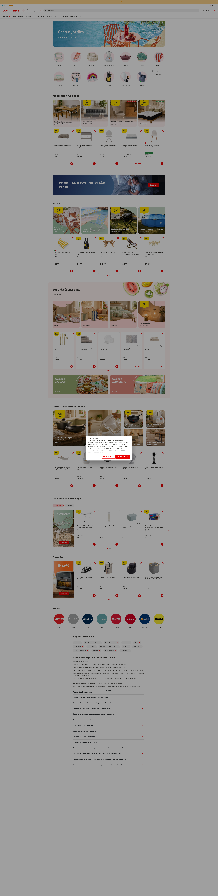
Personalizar (107, 457)
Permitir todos (123, 457)
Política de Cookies (97, 452)
